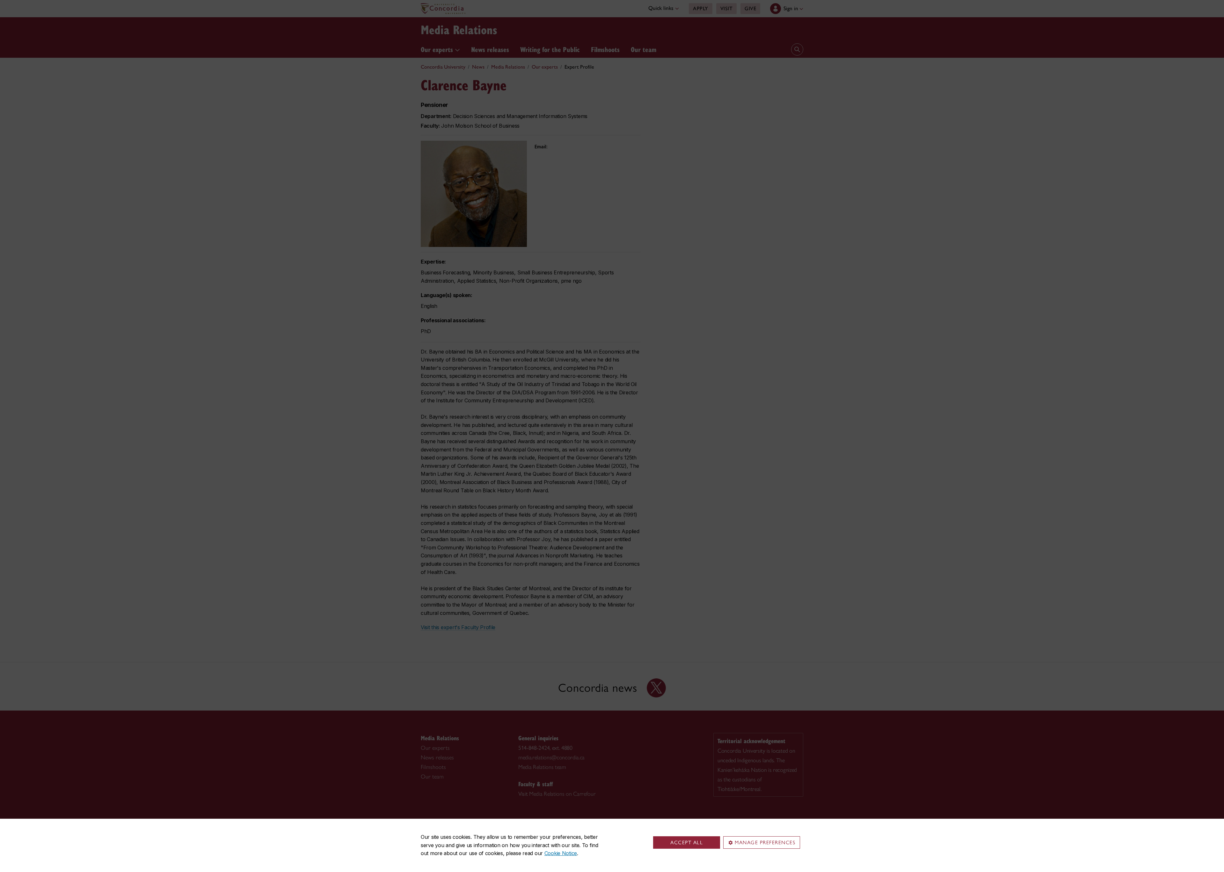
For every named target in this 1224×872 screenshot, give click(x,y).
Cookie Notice (560, 853)
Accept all (686, 842)
